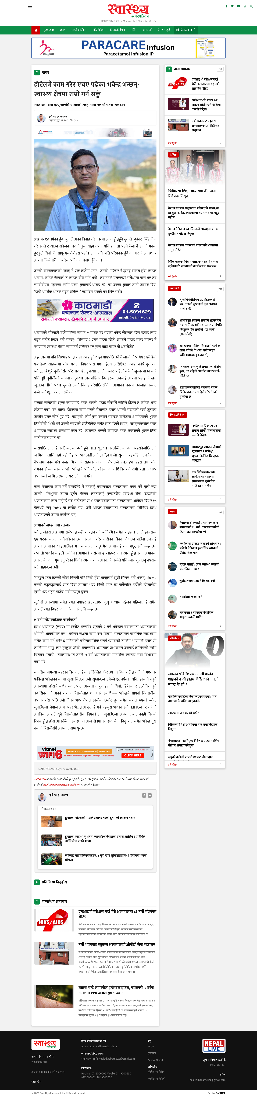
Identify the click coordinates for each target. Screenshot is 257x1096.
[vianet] (95, 759)
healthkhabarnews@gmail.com (62, 784)
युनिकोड (152, 1053)
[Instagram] (245, 6)
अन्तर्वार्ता (147, 30)
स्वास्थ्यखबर (40, 779)
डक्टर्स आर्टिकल (79, 30)
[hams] (95, 136)
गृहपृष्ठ (151, 1046)
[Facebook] (226, 6)
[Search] (251, 6)
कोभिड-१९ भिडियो (156, 1079)
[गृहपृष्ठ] (35, 30)
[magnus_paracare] (128, 57)
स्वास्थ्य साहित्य (155, 1060)
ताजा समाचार (182, 69)
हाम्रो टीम (36, 1081)
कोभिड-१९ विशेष (156, 1072)
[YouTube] (238, 6)
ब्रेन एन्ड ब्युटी (164, 30)
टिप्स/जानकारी (187, 30)
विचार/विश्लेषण (117, 30)
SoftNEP (221, 1093)
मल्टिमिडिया (98, 30)
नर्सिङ (134, 30)
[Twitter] (232, 6)
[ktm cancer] (95, 326)
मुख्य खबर (49, 30)
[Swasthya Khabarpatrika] (128, 11)
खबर (62, 30)
